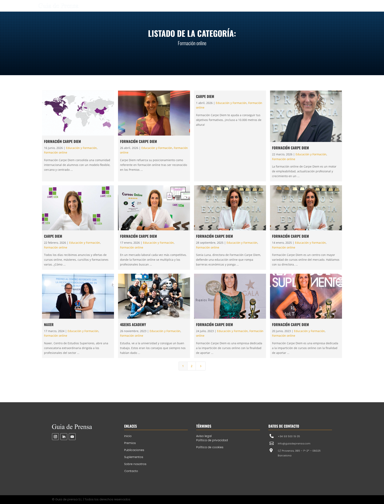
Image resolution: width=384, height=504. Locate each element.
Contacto (131, 471)
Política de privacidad (212, 440)
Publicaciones (134, 450)
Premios (130, 443)
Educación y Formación (81, 148)
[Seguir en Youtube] (72, 436)
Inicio (128, 436)
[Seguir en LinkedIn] (63, 436)
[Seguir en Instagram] (55, 436)
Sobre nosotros (135, 464)
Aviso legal (204, 436)
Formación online (55, 152)
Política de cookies (209, 447)
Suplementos (133, 457)
